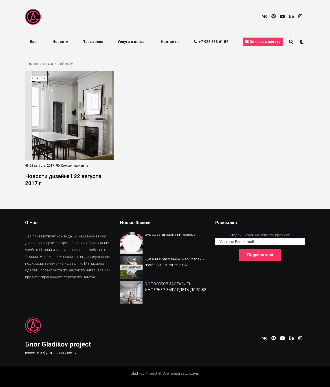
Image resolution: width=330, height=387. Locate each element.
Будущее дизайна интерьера (170, 234)
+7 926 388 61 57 (213, 42)
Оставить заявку (264, 42)
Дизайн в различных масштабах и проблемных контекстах (175, 262)
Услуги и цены (131, 42)
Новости (60, 42)
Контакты (170, 42)
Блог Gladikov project (58, 344)
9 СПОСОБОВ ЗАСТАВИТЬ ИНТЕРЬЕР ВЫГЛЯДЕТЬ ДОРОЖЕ (175, 287)
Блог (34, 42)
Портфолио (93, 42)
